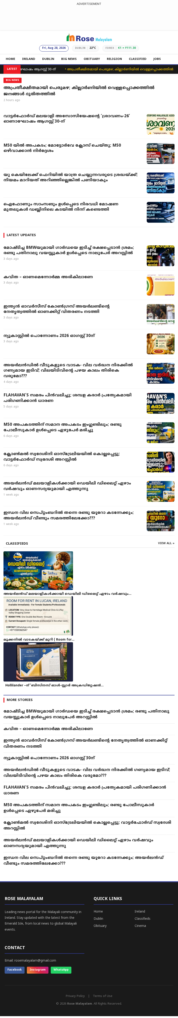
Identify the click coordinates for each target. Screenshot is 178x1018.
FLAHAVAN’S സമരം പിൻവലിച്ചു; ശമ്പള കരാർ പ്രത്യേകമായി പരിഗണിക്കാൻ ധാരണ (67, 398)
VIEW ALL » (166, 543)
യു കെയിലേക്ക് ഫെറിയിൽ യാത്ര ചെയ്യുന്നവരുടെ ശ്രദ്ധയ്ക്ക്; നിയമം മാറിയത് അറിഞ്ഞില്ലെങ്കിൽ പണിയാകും (70, 178)
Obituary (100, 926)
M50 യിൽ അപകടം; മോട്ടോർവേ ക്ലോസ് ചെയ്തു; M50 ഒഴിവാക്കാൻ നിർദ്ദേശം (62, 148)
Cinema (140, 926)
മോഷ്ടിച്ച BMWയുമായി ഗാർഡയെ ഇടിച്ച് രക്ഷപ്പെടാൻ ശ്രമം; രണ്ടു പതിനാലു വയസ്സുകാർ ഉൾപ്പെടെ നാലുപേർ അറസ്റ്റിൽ (68, 250)
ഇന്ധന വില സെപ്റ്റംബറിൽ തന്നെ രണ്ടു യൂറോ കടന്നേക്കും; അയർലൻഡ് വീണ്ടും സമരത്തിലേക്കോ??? (68, 515)
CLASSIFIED (137, 59)
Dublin (98, 919)
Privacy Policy (75, 996)
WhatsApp (61, 970)
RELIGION (114, 59)
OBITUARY (92, 59)
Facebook (14, 970)
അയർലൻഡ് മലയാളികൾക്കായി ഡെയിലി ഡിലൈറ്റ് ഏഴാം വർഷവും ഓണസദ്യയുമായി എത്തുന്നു (67, 486)
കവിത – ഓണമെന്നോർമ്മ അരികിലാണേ (48, 277)
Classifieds (142, 919)
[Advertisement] (89, 17)
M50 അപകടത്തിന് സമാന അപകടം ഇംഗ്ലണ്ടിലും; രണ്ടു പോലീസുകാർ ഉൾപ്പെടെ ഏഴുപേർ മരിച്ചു (62, 427)
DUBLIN (48, 59)
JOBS (157, 59)
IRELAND (28, 59)
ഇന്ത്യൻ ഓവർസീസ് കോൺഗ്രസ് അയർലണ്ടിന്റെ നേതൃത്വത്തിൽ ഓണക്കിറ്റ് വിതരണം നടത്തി (56, 309)
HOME (10, 59)
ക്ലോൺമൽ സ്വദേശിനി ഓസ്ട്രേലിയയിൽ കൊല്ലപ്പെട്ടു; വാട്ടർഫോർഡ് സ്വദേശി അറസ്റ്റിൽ (61, 457)
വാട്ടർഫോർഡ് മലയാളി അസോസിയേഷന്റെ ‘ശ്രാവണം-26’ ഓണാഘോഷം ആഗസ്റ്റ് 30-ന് (66, 119)
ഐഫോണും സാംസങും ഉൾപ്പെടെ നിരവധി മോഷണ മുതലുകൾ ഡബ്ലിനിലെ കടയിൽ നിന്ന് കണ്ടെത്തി (60, 207)
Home (98, 912)
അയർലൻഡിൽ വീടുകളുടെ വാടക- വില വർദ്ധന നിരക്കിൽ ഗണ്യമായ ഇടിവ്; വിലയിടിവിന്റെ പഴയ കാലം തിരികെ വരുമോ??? (68, 371)
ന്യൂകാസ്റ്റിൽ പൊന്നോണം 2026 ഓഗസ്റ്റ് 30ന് (49, 336)
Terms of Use (102, 996)
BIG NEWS (69, 59)
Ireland (140, 912)
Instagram (38, 970)
